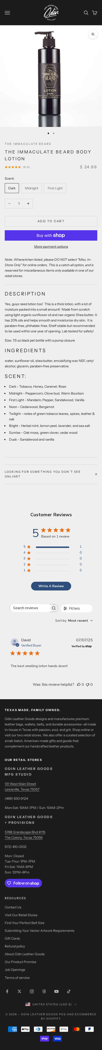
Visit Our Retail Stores (21, 915)
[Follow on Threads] (44, 991)
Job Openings (15, 970)
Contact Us (13, 907)
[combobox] (74, 620)
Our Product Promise (20, 962)
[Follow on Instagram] (31, 991)
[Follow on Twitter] (19, 991)
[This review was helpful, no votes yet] (78, 684)
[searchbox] (29, 608)
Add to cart (51, 221)
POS (62, 1014)
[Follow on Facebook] (7, 991)
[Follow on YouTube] (56, 991)
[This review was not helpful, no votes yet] (87, 684)
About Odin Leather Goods (25, 954)
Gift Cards (12, 938)
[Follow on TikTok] (68, 991)
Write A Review (51, 586)
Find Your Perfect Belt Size (24, 923)
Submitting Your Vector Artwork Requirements (39, 931)
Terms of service (17, 978)
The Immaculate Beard (28, 144)
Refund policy (15, 946)
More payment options (51, 246)
